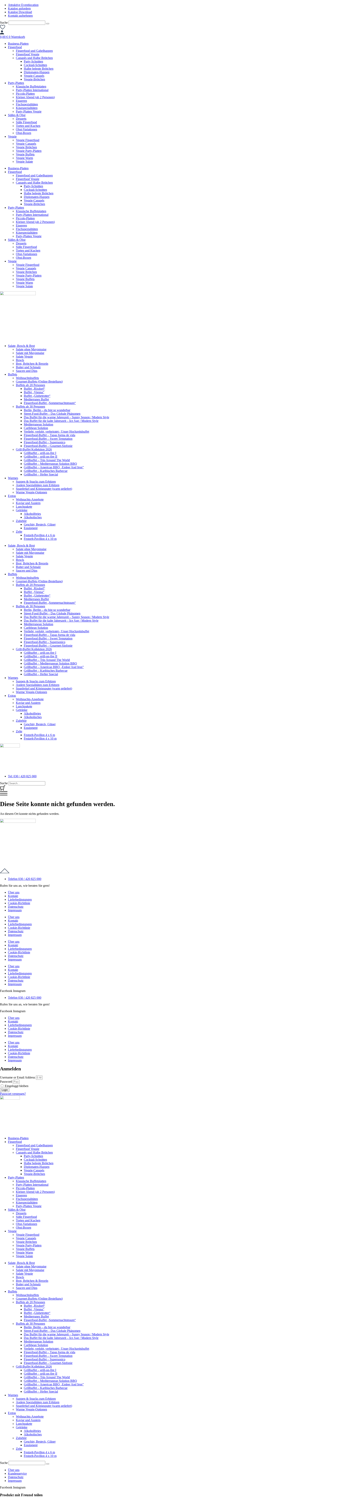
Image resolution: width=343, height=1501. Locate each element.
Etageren (21, 100)
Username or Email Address (17, 1077)
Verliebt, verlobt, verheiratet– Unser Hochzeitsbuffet (56, 431)
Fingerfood (15, 47)
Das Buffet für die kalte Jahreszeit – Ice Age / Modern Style (61, 421)
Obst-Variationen (26, 129)
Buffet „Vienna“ (34, 392)
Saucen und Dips (26, 370)
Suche (4, 22)
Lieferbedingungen (20, 899)
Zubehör (21, 521)
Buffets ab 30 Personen (30, 406)
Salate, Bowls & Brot (21, 345)
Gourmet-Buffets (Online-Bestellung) (39, 381)
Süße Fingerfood (26, 122)
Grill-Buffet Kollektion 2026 (34, 449)
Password (6, 1081)
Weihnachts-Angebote (30, 499)
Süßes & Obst (16, 115)
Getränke (21, 510)
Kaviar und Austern (28, 503)
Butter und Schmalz (28, 367)
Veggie (12, 136)
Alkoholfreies (32, 513)
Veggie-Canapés (34, 75)
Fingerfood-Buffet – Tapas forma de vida (49, 435)
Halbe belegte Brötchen (38, 68)
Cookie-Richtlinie (19, 903)
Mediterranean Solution (38, 424)
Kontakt (13, 896)
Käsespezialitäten (27, 108)
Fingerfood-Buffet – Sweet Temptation (48, 438)
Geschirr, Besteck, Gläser (40, 524)
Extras (12, 496)
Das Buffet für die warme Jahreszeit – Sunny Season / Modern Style (66, 417)
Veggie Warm (24, 158)
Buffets (12, 374)
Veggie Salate (24, 161)
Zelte (19, 531)
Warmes (13, 478)
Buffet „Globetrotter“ (37, 395)
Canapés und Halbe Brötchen (34, 58)
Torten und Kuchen (28, 125)
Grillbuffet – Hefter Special (41, 474)
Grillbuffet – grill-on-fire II (40, 456)
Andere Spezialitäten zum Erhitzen (37, 485)
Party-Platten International (32, 90)
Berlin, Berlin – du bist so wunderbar (47, 410)
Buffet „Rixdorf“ (34, 388)
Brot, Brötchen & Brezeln (32, 363)
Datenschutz (15, 906)
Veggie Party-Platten (28, 150)
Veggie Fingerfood (27, 140)
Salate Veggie (24, 356)
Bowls (20, 360)
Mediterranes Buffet (36, 399)
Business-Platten (18, 43)
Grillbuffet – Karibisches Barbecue (45, 471)
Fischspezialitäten (27, 104)
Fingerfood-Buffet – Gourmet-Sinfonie (48, 446)
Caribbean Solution (36, 428)
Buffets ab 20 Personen (30, 385)
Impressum (15, 910)
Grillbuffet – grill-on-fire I (40, 453)
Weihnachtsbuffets (27, 378)
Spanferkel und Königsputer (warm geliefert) (44, 488)
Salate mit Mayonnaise (30, 353)
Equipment (31, 528)
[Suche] (47, 23)
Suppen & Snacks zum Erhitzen (36, 481)
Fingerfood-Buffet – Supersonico (44, 442)
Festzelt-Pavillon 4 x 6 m (39, 535)
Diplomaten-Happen (36, 72)
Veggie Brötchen (26, 147)
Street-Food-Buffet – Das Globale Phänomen (52, 413)
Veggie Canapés (26, 143)
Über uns (13, 892)
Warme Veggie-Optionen (31, 492)
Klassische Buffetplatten (31, 86)
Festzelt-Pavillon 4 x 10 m (40, 538)
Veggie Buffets (25, 154)
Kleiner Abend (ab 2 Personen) (35, 97)
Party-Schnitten (33, 61)
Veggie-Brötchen (34, 79)
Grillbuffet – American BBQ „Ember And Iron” (54, 467)
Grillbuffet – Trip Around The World (47, 460)
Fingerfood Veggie (27, 54)
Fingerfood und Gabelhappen (34, 50)
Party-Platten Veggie (28, 111)
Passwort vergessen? (13, 1093)
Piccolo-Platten (25, 93)
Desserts (21, 118)
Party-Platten (16, 83)
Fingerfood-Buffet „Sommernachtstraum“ (50, 403)
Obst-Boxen (23, 133)
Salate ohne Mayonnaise (31, 349)
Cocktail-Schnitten (35, 65)
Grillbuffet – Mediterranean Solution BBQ (50, 463)
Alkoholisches (33, 517)
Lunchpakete (24, 506)
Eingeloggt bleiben (16, 1086)
